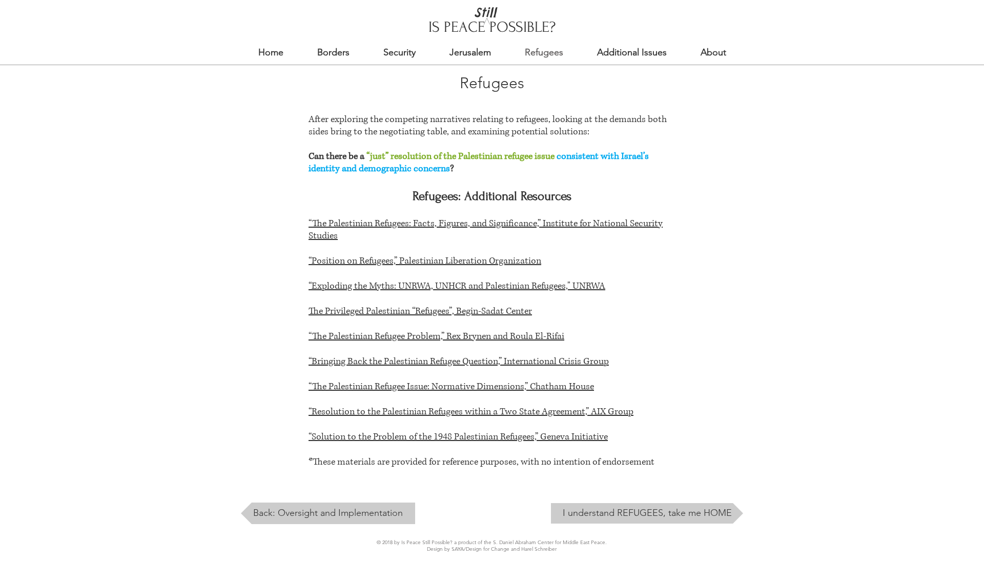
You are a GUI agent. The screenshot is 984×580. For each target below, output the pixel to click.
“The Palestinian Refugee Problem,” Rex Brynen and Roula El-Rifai (436, 336)
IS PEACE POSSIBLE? (492, 26)
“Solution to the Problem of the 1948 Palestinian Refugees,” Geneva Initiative (458, 437)
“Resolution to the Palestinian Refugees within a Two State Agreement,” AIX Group (471, 412)
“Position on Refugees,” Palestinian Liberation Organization (425, 261)
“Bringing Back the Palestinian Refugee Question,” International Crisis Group (459, 361)
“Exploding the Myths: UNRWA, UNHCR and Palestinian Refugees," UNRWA (457, 286)
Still (485, 12)
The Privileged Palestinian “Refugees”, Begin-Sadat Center (420, 311)
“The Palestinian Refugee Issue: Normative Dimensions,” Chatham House (451, 387)
